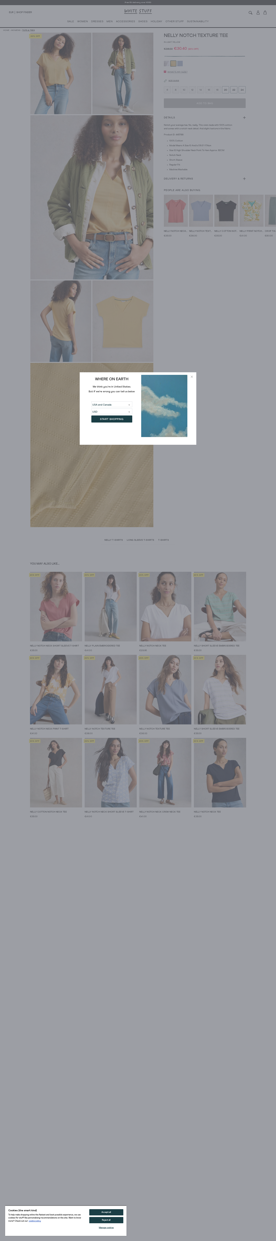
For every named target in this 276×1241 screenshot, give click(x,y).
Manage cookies (106, 1228)
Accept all (106, 1212)
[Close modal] (192, 377)
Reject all (106, 1220)
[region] (65, 1220)
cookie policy (35, 1221)
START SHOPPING (111, 419)
